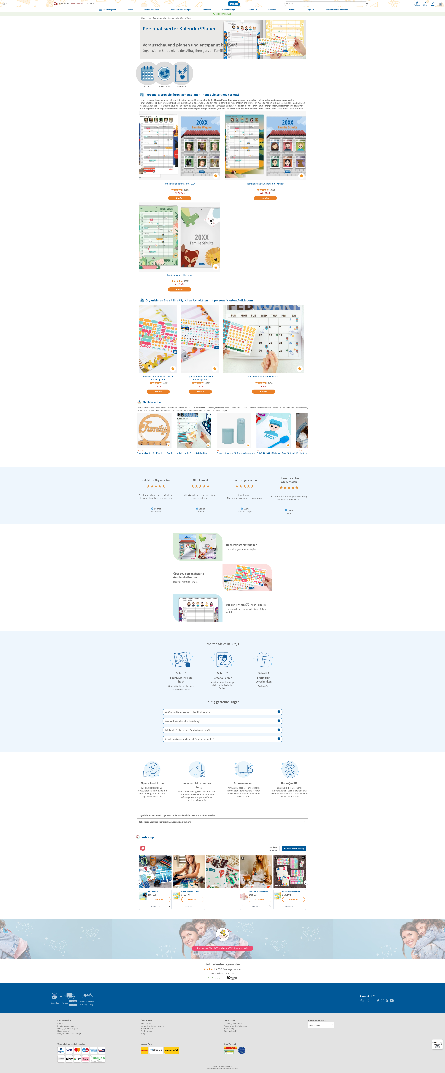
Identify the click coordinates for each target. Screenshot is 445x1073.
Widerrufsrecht (230, 1031)
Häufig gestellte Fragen (67, 1028)
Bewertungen (230, 1028)
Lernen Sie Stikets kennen (152, 1026)
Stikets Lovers (147, 1028)
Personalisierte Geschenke (157, 18)
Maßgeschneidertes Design (69, 1033)
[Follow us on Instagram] (382, 1000)
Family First (146, 1023)
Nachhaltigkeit (63, 1031)
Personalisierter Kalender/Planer (179, 18)
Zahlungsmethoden (233, 1023)
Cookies (235, 1068)
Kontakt (60, 1023)
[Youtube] (391, 1000)
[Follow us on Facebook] (377, 1000)
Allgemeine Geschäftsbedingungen (219, 1068)
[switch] (437, 1046)
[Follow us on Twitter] (387, 1000)
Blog (143, 1033)
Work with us (146, 1031)
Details (92, 4)
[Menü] (441, 1040)
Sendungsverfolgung (66, 1026)
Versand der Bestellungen (235, 1026)
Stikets (142, 18)
